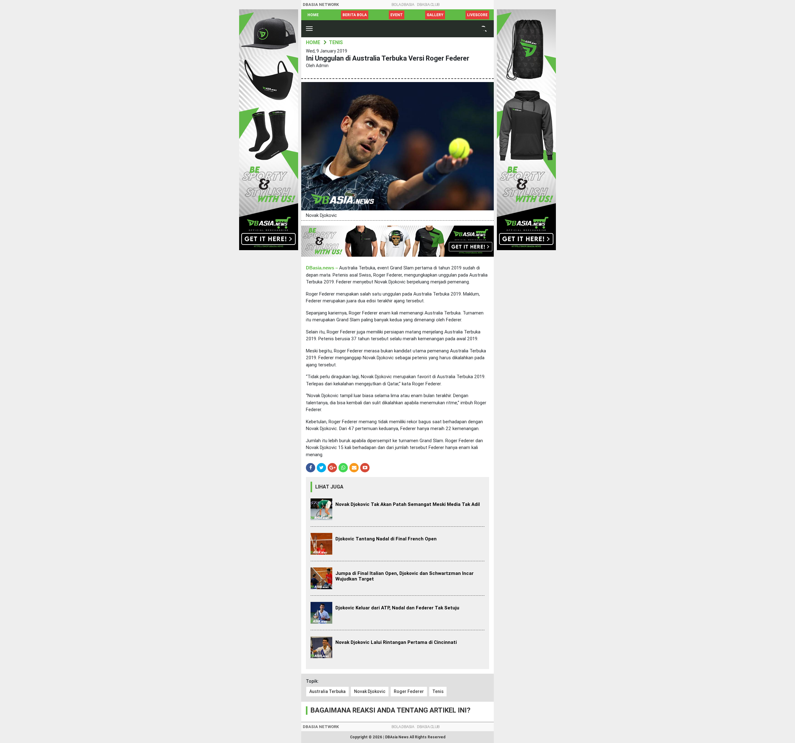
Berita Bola (355, 15)
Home (313, 15)
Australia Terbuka (327, 691)
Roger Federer (409, 691)
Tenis (437, 691)
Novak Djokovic (369, 691)
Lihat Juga (329, 487)
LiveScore (477, 15)
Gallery (435, 15)
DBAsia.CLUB (428, 4)
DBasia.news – (322, 267)
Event (396, 15)
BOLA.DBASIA (403, 4)
